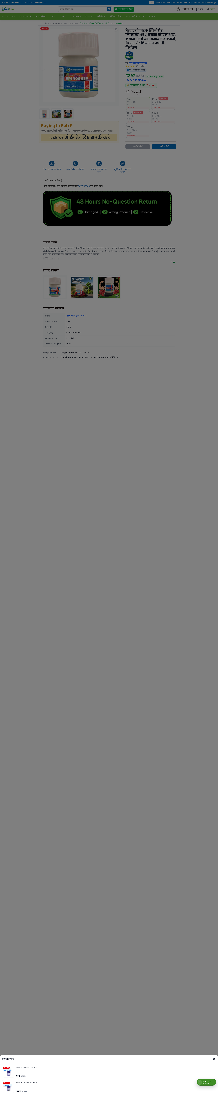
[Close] (214, 1059)
